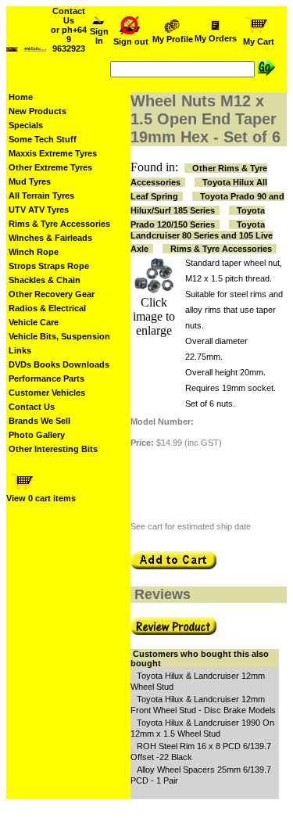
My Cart (258, 41)
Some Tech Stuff (43, 139)
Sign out (130, 41)
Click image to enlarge (154, 316)
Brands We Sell (39, 420)
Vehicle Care (34, 322)
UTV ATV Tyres (39, 209)
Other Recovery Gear (52, 294)
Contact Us (32, 406)
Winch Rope (34, 252)
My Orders (216, 38)
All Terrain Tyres (41, 195)
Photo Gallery (37, 434)
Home (21, 97)
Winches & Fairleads (50, 237)
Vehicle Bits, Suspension (59, 336)
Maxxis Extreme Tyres (53, 153)
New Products (37, 111)
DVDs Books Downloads (59, 364)
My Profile (172, 39)
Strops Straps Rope (49, 266)
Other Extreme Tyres (50, 167)
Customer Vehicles (47, 392)
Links (20, 350)
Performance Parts (46, 378)
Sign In (99, 36)
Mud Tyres (30, 181)
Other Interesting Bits (53, 449)
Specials (26, 125)
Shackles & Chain (44, 280)
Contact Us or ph (69, 29)
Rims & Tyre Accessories (59, 223)
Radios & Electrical (47, 308)
